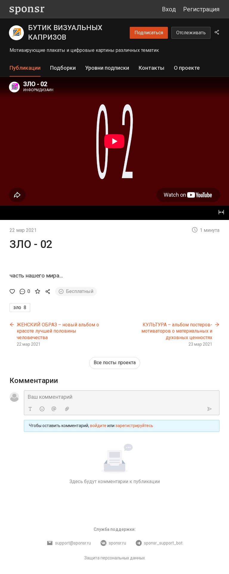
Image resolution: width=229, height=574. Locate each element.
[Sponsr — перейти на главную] (27, 9)
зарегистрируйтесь (134, 425)
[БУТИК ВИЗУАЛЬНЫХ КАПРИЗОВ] (16, 32)
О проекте (187, 68)
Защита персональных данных (114, 558)
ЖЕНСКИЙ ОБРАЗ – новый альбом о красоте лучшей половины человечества (58, 331)
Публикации (25, 68)
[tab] (25, 68)
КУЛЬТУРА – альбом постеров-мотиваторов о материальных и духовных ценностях (176, 331)
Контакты (151, 68)
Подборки (63, 68)
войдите (98, 425)
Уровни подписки (107, 68)
